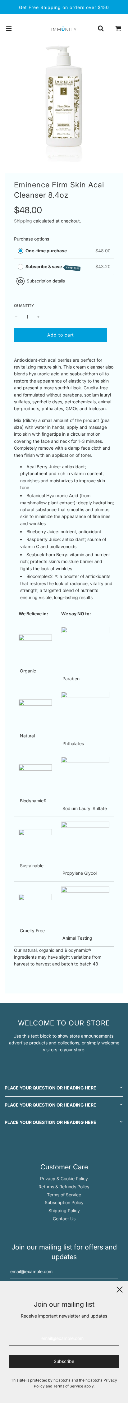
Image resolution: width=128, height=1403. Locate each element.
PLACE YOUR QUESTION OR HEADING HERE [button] (50, 1087)
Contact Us (64, 1218)
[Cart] (118, 28)
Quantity (24, 305)
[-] (16, 317)
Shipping (23, 220)
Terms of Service (64, 1194)
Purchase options (31, 238)
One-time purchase (46, 250)
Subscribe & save (52, 267)
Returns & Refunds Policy (64, 1186)
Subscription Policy (64, 1202)
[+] (38, 317)
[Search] (101, 28)
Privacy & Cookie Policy (64, 1178)
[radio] (20, 250)
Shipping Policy (64, 1210)
